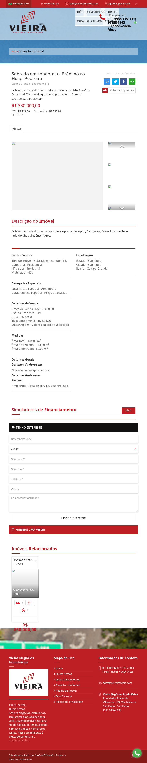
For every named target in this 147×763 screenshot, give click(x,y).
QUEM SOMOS (94, 12)
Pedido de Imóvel (66, 690)
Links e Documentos (67, 679)
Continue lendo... (19, 740)
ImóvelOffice (43, 755)
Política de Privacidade (69, 701)
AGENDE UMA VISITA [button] (30, 530)
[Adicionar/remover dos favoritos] (36, 561)
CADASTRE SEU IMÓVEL (91, 21)
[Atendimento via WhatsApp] (137, 753)
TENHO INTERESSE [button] (28, 427)
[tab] (73, 427)
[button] (121, 145)
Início (59, 668)
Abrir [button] (128, 410)
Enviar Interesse (73, 518)
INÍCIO (81, 12)
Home (15, 51)
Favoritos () (51, 3)
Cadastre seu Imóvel (67, 685)
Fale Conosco (63, 696)
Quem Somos (63, 674)
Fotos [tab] (18, 128)
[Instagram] (136, 3)
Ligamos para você (118, 3)
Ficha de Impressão (121, 90)
